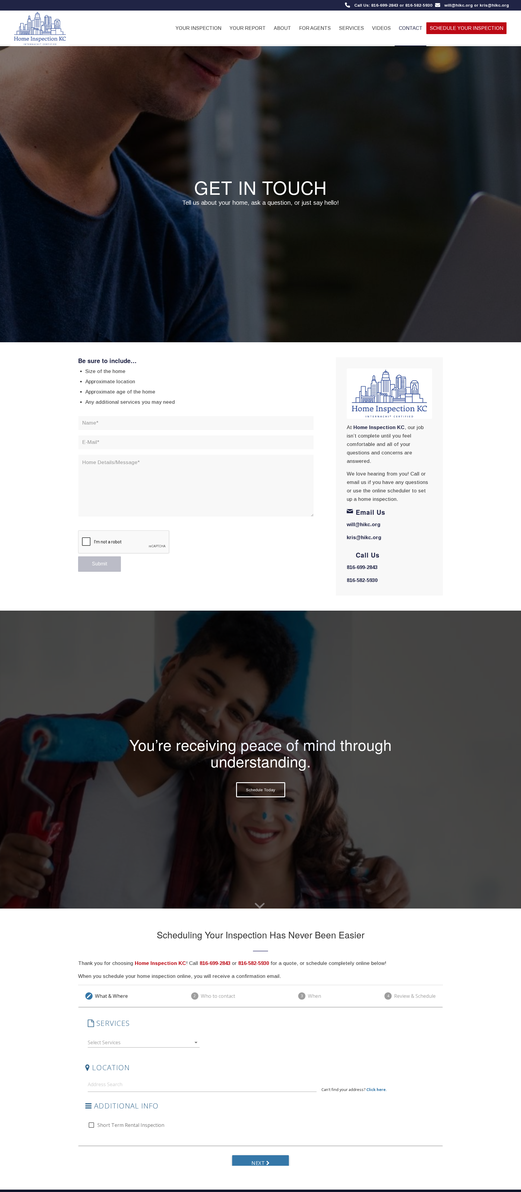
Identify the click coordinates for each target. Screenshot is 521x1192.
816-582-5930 (362, 580)
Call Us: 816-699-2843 (376, 5)
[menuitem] (198, 28)
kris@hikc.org (364, 537)
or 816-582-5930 (415, 5)
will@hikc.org (458, 5)
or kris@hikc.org (491, 5)
